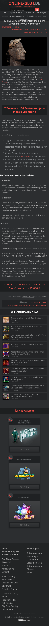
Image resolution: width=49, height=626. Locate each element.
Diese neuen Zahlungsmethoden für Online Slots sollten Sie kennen (27, 387)
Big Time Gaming (10, 606)
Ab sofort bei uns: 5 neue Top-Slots (27, 344)
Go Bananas (24, 460)
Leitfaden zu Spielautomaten (13, 16)
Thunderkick (8, 579)
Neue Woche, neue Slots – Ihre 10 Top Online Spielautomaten (28, 336)
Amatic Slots (7, 609)
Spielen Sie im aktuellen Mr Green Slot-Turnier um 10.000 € (25, 286)
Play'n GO (6, 562)
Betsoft (5, 572)
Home (5, 13)
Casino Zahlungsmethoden (37, 16)
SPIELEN (24, 449)
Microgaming (8, 568)
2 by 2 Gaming (8, 576)
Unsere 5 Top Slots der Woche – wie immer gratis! (27, 378)
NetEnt (5, 565)
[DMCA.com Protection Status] (24, 620)
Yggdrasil (6, 585)
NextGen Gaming (10, 589)
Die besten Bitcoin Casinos (24, 614)
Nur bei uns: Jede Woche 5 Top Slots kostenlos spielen (27, 370)
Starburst (24, 497)
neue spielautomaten (16, 305)
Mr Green (25, 156)
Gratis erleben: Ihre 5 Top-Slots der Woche (27, 319)
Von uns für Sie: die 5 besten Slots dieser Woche (26, 327)
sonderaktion (40, 305)
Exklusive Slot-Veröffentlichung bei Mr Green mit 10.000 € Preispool (24, 22)
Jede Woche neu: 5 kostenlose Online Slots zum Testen (28, 361)
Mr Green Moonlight (24, 422)
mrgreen (42, 302)
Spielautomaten (16, 13)
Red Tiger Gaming (10, 559)
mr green (34, 302)
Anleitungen (41, 13)
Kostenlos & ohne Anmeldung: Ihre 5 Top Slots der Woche (27, 353)
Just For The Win (10, 582)
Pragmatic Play (9, 600)
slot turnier (30, 305)
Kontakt (41, 617)
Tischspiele (29, 13)
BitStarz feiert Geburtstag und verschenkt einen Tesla (24, 395)
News (29, 572)
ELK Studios (7, 603)
